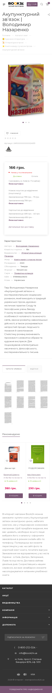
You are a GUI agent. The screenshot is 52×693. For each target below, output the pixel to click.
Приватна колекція (23, 273)
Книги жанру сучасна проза (28, 259)
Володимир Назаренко (27, 246)
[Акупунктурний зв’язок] (8, 386)
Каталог (7, 588)
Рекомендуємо (11, 434)
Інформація (9, 617)
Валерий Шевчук (11, 474)
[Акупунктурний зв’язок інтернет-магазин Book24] (26, 90)
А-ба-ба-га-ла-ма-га (13, 478)
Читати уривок (14, 369)
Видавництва (11, 603)
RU (29, 4)
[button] (23, 122)
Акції (5, 595)
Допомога (9, 625)
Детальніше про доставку (21, 227)
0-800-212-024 (26, 647)
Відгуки (34, 369)
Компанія (8, 610)
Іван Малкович (34, 474)
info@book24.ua (28, 653)
